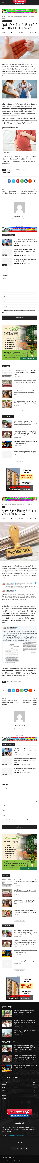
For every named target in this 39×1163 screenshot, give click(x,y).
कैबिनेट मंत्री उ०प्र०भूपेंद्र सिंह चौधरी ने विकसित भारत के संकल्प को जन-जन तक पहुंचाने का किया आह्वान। (25, 251)
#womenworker (6, 172)
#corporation (10, 169)
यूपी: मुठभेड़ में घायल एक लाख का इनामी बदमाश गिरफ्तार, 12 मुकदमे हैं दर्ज (29, 193)
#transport (27, 169)
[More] (34, 181)
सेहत (10, 21)
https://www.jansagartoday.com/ (19, 218)
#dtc (22, 169)
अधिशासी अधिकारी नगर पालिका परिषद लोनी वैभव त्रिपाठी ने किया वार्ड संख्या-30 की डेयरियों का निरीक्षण (24, 392)
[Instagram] (17, 1148)
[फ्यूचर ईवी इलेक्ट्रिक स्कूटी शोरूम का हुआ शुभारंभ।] (7, 454)
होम (2, 16)
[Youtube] (26, 1148)
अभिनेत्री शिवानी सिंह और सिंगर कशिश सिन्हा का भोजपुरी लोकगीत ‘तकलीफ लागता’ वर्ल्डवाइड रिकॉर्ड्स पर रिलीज (25, 241)
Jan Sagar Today (10, 32)
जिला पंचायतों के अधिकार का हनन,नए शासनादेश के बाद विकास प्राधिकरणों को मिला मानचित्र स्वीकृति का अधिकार (25, 372)
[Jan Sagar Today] (3, 33)
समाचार (7, 21)
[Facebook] (9, 181)
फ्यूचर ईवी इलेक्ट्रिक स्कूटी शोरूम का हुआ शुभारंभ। (25, 451)
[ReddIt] (30, 181)
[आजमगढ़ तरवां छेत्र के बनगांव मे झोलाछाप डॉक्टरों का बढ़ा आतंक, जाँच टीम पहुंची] (7, 444)
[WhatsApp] (22, 181)
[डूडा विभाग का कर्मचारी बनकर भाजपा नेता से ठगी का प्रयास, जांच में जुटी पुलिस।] (7, 262)
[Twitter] (13, 181)
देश (2, 245)
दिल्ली (9, 16)
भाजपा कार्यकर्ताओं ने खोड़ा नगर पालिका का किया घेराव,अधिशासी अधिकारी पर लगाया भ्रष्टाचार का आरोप (24, 1022)
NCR (5, 16)
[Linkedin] (26, 181)
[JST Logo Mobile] (19, 2)
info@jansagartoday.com (16, 1135)
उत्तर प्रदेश (4, 255)
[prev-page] (3, 269)
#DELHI (17, 169)
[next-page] (6, 269)
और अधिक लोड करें (19, 411)
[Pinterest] (18, 181)
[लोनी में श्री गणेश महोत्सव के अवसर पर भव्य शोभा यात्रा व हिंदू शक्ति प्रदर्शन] (7, 1033)
